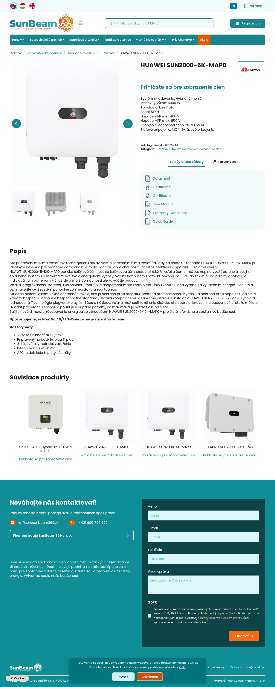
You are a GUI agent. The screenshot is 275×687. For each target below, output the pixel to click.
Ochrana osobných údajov (247, 667)
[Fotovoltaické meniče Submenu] (65, 40)
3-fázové (107, 53)
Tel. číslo (155, 549)
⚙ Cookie (17, 678)
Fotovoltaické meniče (46, 40)
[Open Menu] (82, 23)
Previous (16, 123)
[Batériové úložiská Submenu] (100, 40)
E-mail (154, 528)
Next (128, 123)
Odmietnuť (150, 677)
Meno (153, 506)
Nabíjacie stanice (118, 40)
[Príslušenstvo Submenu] (195, 40)
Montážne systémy (150, 40)
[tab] (186, 162)
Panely (17, 40)
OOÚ (182, 667)
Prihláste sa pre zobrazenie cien (182, 87)
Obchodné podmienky (209, 667)
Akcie (204, 40)
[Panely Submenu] (25, 40)
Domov (16, 53)
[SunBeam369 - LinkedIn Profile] (233, 6)
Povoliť (123, 677)
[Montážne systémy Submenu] (167, 40)
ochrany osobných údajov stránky (220, 618)
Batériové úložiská (83, 40)
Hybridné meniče (81, 53)
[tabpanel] (202, 200)
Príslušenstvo (182, 40)
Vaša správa (159, 571)
